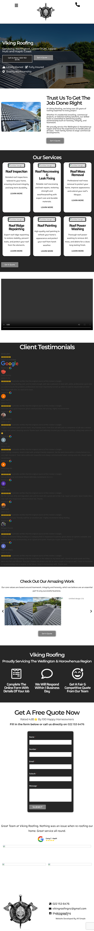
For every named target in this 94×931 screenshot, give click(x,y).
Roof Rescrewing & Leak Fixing (47, 175)
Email (32, 761)
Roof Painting (47, 225)
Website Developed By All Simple (71, 918)
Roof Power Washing (77, 227)
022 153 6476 (76, 724)
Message (33, 786)
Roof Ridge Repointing (16, 227)
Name (32, 737)
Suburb (33, 774)
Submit (38, 807)
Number (33, 749)
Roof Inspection (16, 171)
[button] (16, 5)
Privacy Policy (62, 914)
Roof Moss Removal (77, 173)
